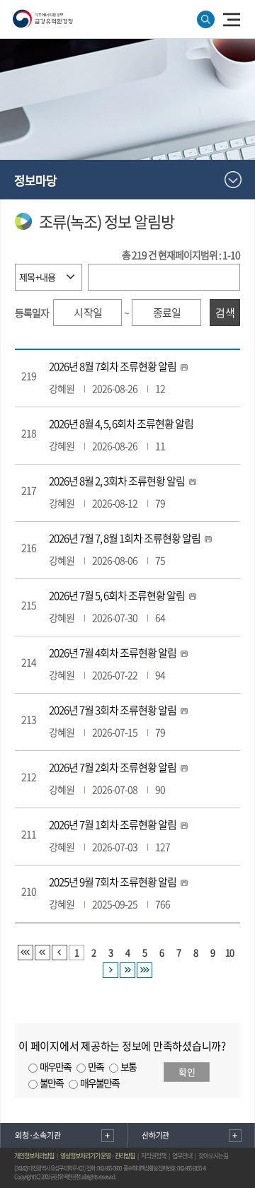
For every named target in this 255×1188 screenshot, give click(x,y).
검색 (225, 312)
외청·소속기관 (37, 1135)
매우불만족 (99, 1083)
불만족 (51, 1083)
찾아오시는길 (213, 1155)
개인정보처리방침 (34, 1155)
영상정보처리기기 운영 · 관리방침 (97, 1155)
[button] (231, 18)
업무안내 (182, 1155)
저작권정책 (153, 1155)
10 (229, 952)
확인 (187, 1071)
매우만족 (55, 1066)
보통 (128, 1066)
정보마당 (35, 180)
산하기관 (155, 1135)
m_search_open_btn (206, 19)
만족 (95, 1066)
